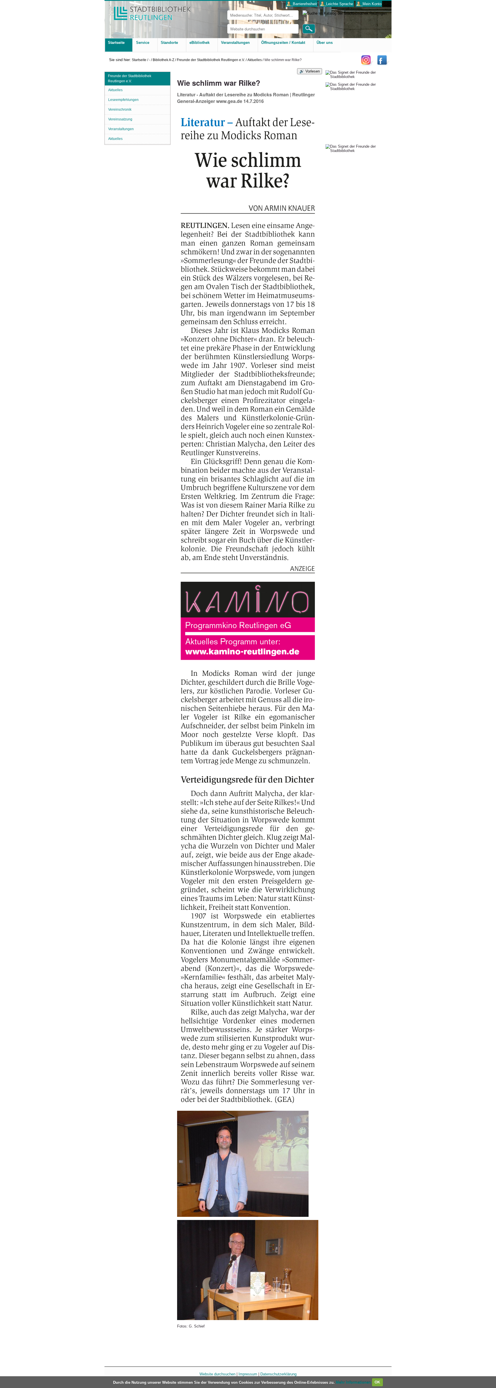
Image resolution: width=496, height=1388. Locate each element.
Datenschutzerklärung (278, 1374)
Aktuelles (254, 60)
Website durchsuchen (217, 1374)
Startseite (139, 60)
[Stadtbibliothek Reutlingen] (148, 11)
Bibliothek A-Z (163, 60)
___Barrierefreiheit (302, 4)
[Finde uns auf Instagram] (367, 64)
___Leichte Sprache (336, 4)
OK (377, 1382)
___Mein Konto (368, 4)
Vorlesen (312, 71)
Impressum (248, 1374)
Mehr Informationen (354, 1382)
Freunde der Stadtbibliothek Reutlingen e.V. (211, 60)
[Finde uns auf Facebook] (382, 64)
